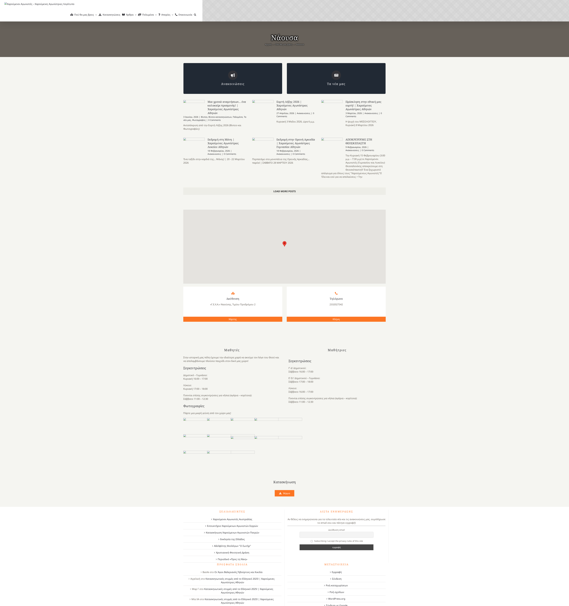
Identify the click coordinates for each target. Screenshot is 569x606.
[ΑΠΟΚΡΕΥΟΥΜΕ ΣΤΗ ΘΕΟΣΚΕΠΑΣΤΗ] (332, 153)
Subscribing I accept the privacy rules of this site (338, 541)
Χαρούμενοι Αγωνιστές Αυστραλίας (232, 519)
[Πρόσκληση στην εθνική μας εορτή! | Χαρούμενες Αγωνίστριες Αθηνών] (332, 115)
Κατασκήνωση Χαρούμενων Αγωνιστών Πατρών (232, 532)
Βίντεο (204, 116)
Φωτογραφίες (199, 120)
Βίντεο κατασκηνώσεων (220, 116)
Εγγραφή (337, 572)
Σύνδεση (337, 578)
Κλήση (336, 319)
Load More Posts (284, 191)
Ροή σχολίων (337, 592)
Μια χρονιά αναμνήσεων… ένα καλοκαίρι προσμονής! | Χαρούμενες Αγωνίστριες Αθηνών (227, 107)
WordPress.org (336, 598)
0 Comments (214, 120)
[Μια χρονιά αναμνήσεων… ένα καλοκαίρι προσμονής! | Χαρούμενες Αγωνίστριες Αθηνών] (194, 107)
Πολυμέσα (238, 116)
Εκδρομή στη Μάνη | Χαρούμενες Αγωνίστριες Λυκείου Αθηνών (223, 143)
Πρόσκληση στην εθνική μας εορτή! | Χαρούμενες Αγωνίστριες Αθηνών (364, 105)
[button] (195, 14)
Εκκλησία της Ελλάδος (232, 539)
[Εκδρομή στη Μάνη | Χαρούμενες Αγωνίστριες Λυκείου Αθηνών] (194, 145)
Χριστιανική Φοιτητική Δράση (232, 552)
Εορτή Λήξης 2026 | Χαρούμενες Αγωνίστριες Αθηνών (292, 105)
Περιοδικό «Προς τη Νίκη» (232, 559)
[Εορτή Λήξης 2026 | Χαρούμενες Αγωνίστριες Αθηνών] (263, 117)
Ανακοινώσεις (303, 113)
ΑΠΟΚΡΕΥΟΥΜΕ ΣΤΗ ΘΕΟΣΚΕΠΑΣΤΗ (359, 141)
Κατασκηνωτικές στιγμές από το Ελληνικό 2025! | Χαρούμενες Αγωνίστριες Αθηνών (240, 580)
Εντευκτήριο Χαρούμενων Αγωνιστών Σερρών (232, 526)
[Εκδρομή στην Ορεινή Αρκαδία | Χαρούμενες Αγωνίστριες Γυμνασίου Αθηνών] (263, 147)
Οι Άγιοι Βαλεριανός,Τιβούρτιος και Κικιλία (238, 572)
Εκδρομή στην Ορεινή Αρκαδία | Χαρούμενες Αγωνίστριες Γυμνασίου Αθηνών (295, 143)
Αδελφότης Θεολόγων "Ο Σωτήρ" (232, 546)
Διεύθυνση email (336, 529)
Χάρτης (233, 319)
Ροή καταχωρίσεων (337, 585)
